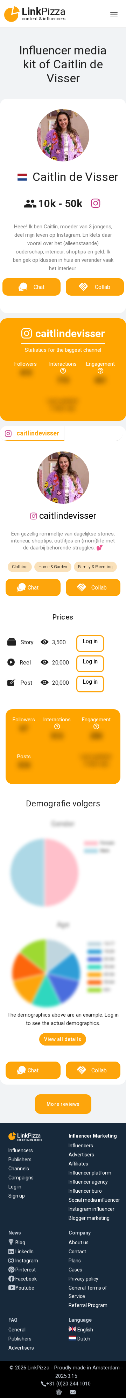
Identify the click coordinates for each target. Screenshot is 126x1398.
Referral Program (88, 1305)
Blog (20, 1242)
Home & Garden (52, 566)
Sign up (16, 1196)
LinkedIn (24, 1251)
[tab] (32, 433)
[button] (62, 1039)
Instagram (26, 1260)
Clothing (20, 566)
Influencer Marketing (93, 1136)
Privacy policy (83, 1279)
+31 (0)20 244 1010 (68, 1384)
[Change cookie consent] (59, 1393)
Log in (14, 1187)
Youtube (24, 1288)
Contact (77, 1251)
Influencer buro (85, 1191)
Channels (18, 1168)
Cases (75, 1269)
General (17, 1329)
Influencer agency (88, 1182)
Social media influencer (94, 1200)
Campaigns (21, 1177)
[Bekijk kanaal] (95, 208)
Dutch (83, 1339)
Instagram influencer (91, 1209)
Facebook (26, 1279)
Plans (75, 1260)
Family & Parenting (95, 566)
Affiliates (78, 1164)
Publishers (19, 1159)
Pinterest (25, 1269)
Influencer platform (90, 1173)
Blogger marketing (89, 1218)
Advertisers (81, 1154)
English (84, 1329)
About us (79, 1242)
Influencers (20, 1150)
